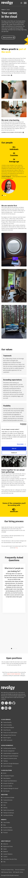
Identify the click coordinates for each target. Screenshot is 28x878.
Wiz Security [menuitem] (6, 791)
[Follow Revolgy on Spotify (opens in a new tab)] (9, 709)
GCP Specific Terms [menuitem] (18, 872)
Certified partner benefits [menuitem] (9, 748)
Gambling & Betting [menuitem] (8, 815)
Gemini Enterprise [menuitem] (7, 766)
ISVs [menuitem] (4, 805)
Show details (20, 444)
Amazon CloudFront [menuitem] (8, 783)
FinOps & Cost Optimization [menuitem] (10, 732)
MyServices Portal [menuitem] (7, 846)
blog (17, 547)
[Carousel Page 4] (16, 648)
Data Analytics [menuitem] (6, 778)
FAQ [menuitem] (4, 861)
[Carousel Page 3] (5, 195)
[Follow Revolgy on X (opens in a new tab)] (6, 704)
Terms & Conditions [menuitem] (20, 869)
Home (2, 9)
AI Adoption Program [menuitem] (8, 776)
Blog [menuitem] (4, 825)
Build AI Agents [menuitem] (7, 737)
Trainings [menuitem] (5, 761)
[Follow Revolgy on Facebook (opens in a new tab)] (10, 704)
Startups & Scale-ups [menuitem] (8, 812)
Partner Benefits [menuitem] (7, 722)
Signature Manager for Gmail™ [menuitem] (10, 788)
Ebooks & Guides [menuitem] (7, 827)
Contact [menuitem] (5, 856)
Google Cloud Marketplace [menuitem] (10, 781)
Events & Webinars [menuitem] (8, 830)
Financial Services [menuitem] (7, 800)
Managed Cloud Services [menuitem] (9, 735)
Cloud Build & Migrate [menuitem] (8, 727)
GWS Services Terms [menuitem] (6, 872)
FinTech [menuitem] (5, 802)
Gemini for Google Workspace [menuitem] (11, 763)
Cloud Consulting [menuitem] (7, 725)
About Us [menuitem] (5, 844)
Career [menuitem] (5, 849)
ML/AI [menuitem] (4, 773)
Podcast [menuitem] (5, 832)
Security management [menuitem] (8, 751)
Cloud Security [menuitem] (7, 730)
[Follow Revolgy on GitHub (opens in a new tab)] (13, 704)
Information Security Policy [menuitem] (10, 859)
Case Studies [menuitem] (6, 822)
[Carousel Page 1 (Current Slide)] (2, 195)
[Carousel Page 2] (3, 195)
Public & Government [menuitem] (8, 810)
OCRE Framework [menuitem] (7, 740)
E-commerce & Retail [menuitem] (8, 797)
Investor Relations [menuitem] (7, 854)
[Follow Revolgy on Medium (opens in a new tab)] (6, 709)
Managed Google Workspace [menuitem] (10, 756)
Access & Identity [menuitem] (7, 786)
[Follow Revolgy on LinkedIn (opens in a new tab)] (2, 704)
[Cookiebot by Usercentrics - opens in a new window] (20, 424)
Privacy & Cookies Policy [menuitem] (7, 869)
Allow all (14, 448)
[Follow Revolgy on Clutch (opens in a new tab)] (2, 709)
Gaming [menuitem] (5, 807)
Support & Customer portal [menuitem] (10, 758)
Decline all (14, 452)
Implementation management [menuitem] (10, 753)
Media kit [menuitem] (5, 851)
